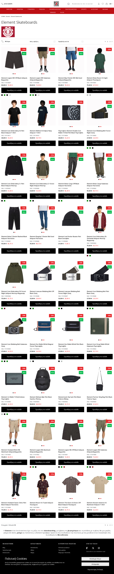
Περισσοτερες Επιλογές (95, 570)
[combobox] (83, 3)
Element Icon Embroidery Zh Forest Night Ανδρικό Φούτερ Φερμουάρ (13, 292)
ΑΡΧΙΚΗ (3, 16)
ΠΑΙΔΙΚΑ (42, 9)
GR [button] (110, 3)
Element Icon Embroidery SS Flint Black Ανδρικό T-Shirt (12, 132)
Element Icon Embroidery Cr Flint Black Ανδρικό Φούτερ (12, 185)
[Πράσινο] (4, 95)
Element (8, 531)
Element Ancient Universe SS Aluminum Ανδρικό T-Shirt (97, 504)
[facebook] (86, 548)
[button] (14, 73)
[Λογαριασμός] (99, 4)
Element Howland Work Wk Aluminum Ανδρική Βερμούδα (11, 451)
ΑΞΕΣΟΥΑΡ (94, 9)
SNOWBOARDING (55, 9)
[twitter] (93, 548)
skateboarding (49, 531)
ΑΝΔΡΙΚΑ (20, 9)
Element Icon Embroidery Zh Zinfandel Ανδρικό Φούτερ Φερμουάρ (97, 238)
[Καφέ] (30, 467)
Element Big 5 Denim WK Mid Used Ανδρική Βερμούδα (70, 79)
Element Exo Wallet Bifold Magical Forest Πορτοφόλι (41, 345)
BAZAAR (105, 9)
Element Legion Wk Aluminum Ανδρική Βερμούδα (40, 451)
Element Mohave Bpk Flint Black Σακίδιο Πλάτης (41, 398)
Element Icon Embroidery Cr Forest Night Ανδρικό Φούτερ (42, 185)
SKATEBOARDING (71, 9)
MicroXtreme (63, 535)
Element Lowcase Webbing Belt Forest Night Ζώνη (69, 292)
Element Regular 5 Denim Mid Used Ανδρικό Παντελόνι (42, 237)
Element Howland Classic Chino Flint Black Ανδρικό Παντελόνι (13, 504)
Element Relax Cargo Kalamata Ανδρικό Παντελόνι (97, 185)
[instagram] (99, 548)
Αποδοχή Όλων (95, 559)
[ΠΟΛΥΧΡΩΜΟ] (87, 95)
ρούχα (19, 533)
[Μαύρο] (2, 95)
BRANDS (53, 12)
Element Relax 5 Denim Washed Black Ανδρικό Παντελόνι (14, 237)
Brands (8, 16)
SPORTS (83, 9)
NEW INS (9, 9)
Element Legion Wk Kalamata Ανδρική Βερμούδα (97, 451)
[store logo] (57, 4)
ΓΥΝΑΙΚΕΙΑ (31, 9)
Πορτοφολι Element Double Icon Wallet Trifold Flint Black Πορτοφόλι (70, 132)
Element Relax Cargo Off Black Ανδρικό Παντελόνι (68, 185)
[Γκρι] (2, 414)
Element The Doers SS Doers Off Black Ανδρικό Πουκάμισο (69, 504)
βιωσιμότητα (73, 531)
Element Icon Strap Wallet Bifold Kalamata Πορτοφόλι (98, 345)
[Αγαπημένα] (103, 4)
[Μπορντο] (87, 256)
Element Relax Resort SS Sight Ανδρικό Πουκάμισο (97, 79)
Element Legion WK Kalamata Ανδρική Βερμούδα (40, 79)
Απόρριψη (95, 564)
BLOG (62, 12)
